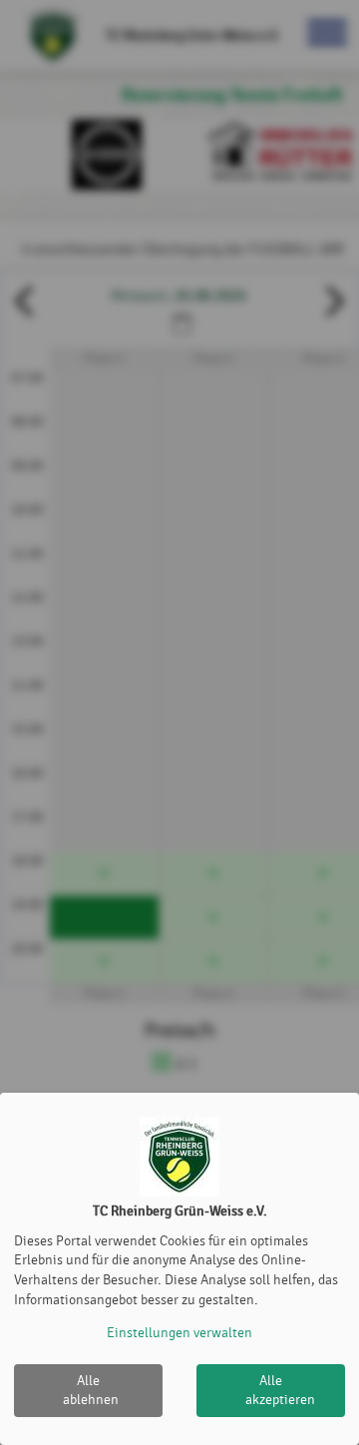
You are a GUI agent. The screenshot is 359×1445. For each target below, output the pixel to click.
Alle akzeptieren (280, 1390)
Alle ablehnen (91, 1390)
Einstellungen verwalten (179, 1332)
